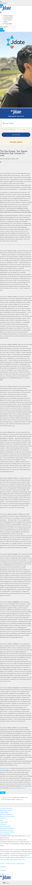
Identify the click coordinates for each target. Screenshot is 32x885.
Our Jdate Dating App (6, 808)
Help (1, 820)
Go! (1, 5)
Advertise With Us (5, 826)
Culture (5, 21)
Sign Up (2, 31)
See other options (16, 142)
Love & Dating (7, 19)
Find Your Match (8, 15)
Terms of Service (19, 129)
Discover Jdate (7, 23)
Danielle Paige (4, 768)
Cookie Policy (20, 863)
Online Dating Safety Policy (17, 859)
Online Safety (4, 822)
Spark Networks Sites (6, 830)
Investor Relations (5, 834)
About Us (3, 818)
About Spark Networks (7, 828)
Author (2, 792)
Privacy (2, 863)
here (21, 799)
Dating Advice (4, 812)
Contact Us (3, 824)
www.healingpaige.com (18, 788)
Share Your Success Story (7, 816)
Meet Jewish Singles (6, 810)
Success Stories (8, 17)
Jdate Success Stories (6, 814)
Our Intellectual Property (7, 832)
